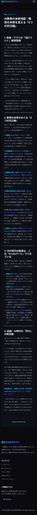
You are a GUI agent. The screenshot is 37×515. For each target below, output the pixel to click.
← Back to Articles (18, 422)
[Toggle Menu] (34, 1)
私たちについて (6, 468)
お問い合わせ (5, 475)
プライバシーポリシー (8, 479)
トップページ (5, 465)
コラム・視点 (5, 472)
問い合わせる (7, 499)
